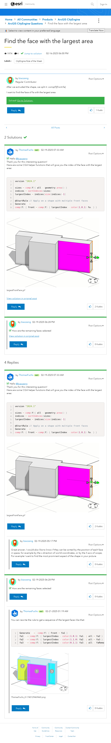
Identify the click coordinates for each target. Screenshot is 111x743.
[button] (96, 79)
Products (47, 19)
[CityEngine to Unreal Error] (104, 128)
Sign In (103, 4)
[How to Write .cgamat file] (6, 128)
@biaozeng (21, 158)
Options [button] (99, 20)
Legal (61, 736)
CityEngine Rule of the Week (29, 61)
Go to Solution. (25, 100)
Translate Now (96, 30)
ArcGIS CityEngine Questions (25, 23)
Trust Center (49, 736)
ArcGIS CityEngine (69, 19)
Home (8, 19)
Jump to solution (33, 53)
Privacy (37, 736)
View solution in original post (22, 298)
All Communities (27, 19)
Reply (14, 110)
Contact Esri (72, 736)
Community (30, 4)
